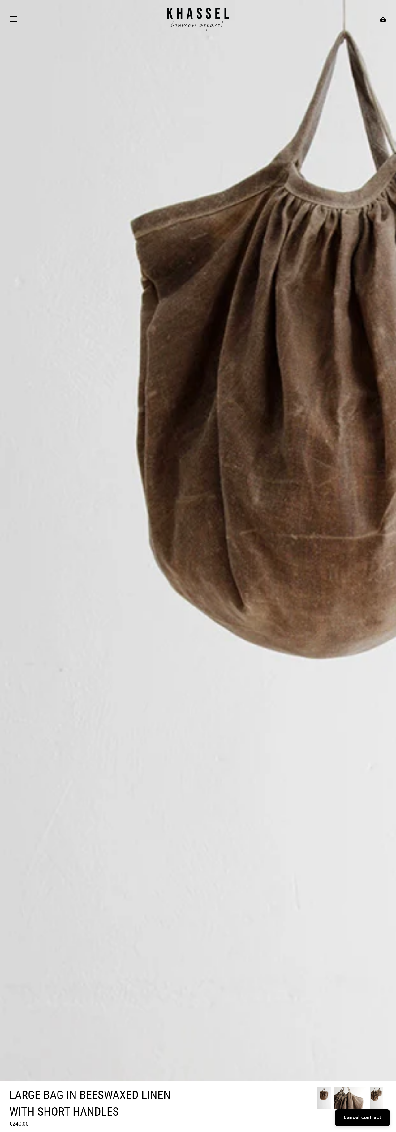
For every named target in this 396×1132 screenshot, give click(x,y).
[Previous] (317, 1099)
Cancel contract (362, 1117)
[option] (324, 1099)
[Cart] (383, 20)
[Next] (387, 1099)
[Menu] (14, 21)
